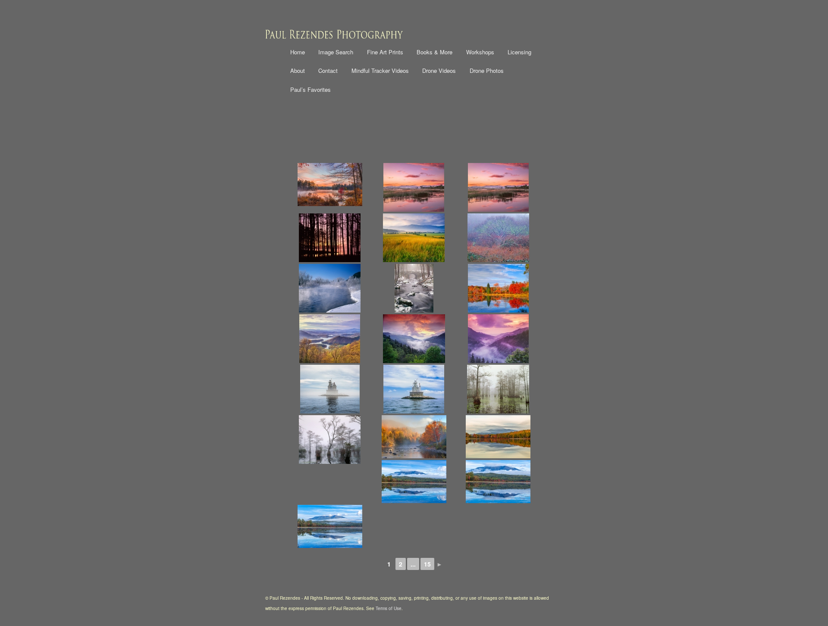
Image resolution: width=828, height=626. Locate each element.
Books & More (434, 52)
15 (427, 564)
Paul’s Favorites (310, 89)
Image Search (335, 52)
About (297, 70)
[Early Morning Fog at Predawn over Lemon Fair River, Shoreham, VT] (414, 187)
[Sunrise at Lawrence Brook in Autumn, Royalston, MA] (330, 184)
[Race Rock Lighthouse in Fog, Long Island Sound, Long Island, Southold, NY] (330, 389)
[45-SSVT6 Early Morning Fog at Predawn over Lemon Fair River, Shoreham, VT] (498, 187)
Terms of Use (388, 608)
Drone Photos (487, 70)
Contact (328, 70)
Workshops (480, 52)
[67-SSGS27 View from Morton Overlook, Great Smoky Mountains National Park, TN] (414, 338)
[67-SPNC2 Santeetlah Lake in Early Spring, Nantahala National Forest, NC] (330, 338)
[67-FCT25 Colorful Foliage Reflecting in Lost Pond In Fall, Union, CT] (498, 288)
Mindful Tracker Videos (380, 70)
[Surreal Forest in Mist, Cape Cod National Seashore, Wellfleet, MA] (498, 237)
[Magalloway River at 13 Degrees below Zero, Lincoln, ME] (330, 288)
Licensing (519, 52)
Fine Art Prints (385, 52)
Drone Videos (439, 70)
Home (297, 52)
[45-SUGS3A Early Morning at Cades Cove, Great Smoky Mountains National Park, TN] (414, 237)
